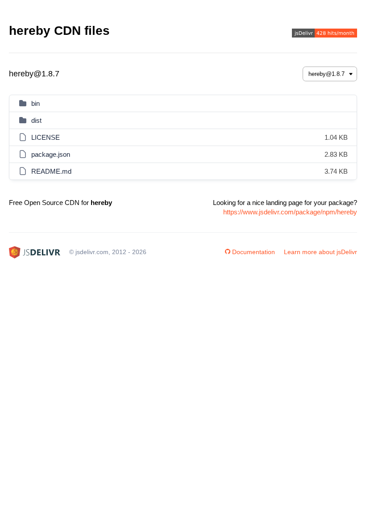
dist (36, 120)
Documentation (253, 251)
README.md (51, 171)
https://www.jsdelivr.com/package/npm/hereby (290, 212)
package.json (50, 154)
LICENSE (45, 137)
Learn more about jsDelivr (320, 251)
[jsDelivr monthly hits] (324, 34)
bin (35, 103)
